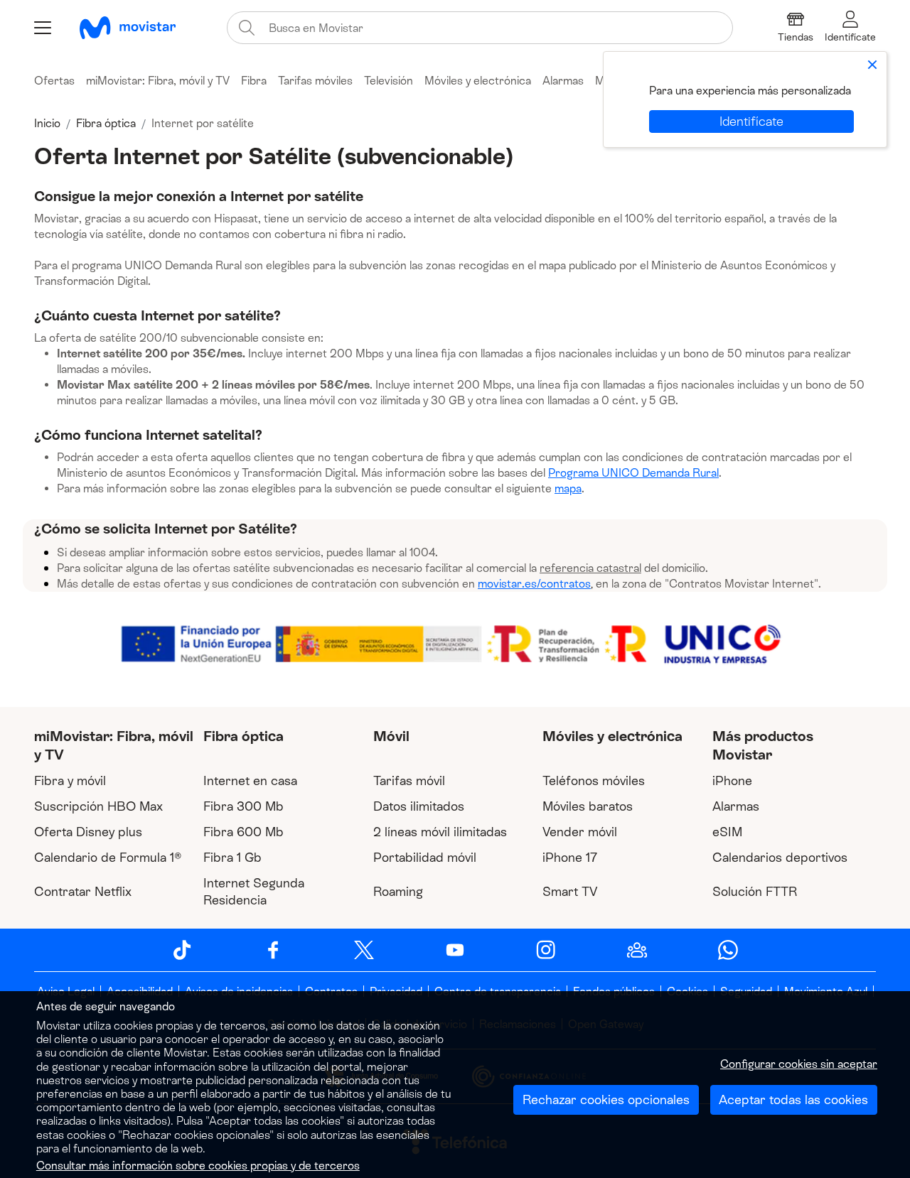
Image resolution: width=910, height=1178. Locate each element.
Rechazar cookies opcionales (606, 1100)
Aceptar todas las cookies (793, 1100)
